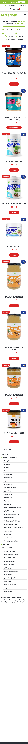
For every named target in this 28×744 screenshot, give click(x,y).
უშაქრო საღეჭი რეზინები (11, 578)
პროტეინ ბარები (8, 558)
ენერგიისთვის (8, 491)
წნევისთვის (7, 534)
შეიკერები (7, 484)
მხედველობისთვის (9, 524)
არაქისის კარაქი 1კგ (14, 161)
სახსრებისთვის (8, 531)
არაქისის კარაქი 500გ (14, 246)
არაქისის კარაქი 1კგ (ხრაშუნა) (14, 204)
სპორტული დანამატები (8, 457)
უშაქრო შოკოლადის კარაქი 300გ (14, 74)
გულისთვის (7, 538)
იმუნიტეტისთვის (8, 517)
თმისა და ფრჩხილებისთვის (11, 507)
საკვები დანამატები (7, 487)
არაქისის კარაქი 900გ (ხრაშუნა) (14, 349)
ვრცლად (14, 84)
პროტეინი (6, 461)
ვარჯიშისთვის (8, 511)
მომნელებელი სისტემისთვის (12, 521)
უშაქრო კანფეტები (9, 564)
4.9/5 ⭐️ (21, 2)
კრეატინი (6, 464)
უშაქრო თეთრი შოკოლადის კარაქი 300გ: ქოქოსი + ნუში (14, 119)
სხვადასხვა (7, 574)
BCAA (5, 467)
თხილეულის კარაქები (10, 571)
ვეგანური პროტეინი (9, 561)
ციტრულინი (7, 477)
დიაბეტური (7, 591)
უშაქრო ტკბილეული (9, 584)
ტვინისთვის (7, 494)
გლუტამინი (7, 474)
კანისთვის (7, 497)
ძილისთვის (7, 501)
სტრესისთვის (7, 504)
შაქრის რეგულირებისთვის (11, 541)
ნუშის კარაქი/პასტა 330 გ (14, 433)
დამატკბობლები (8, 551)
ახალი (4, 454)
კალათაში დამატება (14, 127)
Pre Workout (7, 471)
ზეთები (6, 588)
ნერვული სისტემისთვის (10, 514)
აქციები (4, 544)
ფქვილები (7, 581)
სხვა (5, 481)
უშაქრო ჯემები (8, 568)
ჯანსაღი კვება (6, 548)
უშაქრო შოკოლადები (10, 554)
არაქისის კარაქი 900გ (14, 297)
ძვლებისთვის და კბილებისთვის (12, 527)
